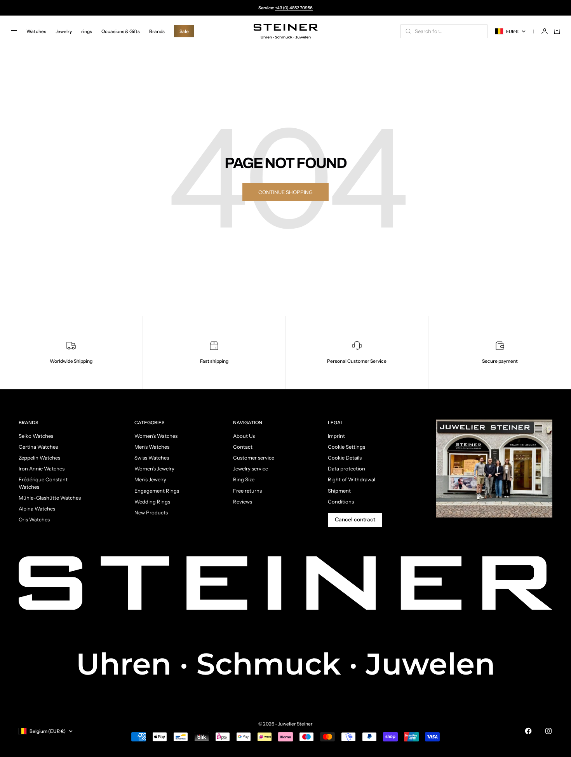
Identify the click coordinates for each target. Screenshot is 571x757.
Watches (36, 31)
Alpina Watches (37, 508)
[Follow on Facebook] (528, 731)
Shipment (339, 491)
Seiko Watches (36, 436)
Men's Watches (151, 447)
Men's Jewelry (150, 479)
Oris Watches (34, 519)
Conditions (341, 501)
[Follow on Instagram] (548, 731)
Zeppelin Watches (39, 458)
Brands (157, 31)
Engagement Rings (156, 491)
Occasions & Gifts (120, 31)
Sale (184, 31)
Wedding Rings (152, 501)
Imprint (336, 436)
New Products (151, 512)
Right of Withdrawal (351, 479)
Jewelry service (250, 468)
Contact (242, 447)
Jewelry (64, 31)
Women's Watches (156, 436)
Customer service (253, 458)
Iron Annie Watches (41, 468)
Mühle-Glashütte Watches (50, 498)
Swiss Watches (151, 458)
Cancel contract (355, 519)
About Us (244, 436)
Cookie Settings (346, 447)
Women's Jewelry (154, 468)
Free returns (247, 491)
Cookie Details (345, 458)
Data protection (346, 468)
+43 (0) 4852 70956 (294, 7)
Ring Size (243, 479)
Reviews (242, 501)
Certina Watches (38, 447)
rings (86, 31)
